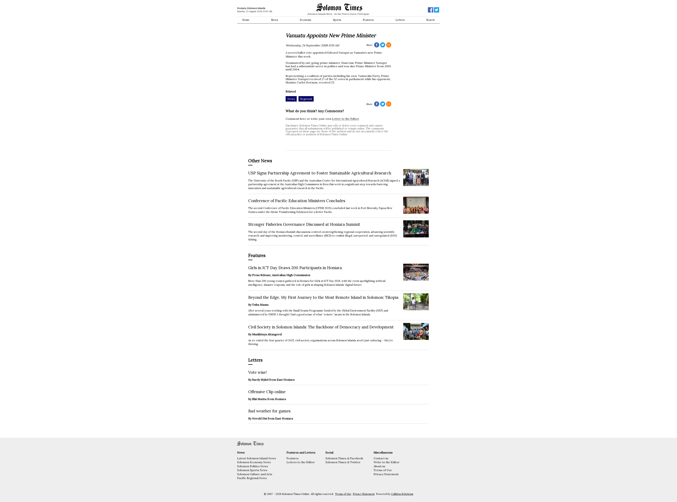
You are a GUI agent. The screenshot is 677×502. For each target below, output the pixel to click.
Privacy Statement (386, 474)
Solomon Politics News (252, 466)
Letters (400, 20)
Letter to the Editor (345, 118)
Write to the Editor (387, 462)
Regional (306, 99)
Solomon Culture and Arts (254, 474)
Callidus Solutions (402, 494)
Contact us (381, 458)
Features (368, 20)
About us (379, 466)
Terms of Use (383, 470)
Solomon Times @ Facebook (344, 458)
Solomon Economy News (254, 462)
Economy (305, 20)
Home (245, 20)
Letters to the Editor (300, 462)
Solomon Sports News (252, 470)
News (274, 20)
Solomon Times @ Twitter (343, 462)
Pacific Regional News (252, 478)
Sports (337, 20)
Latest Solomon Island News (256, 458)
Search (430, 20)
